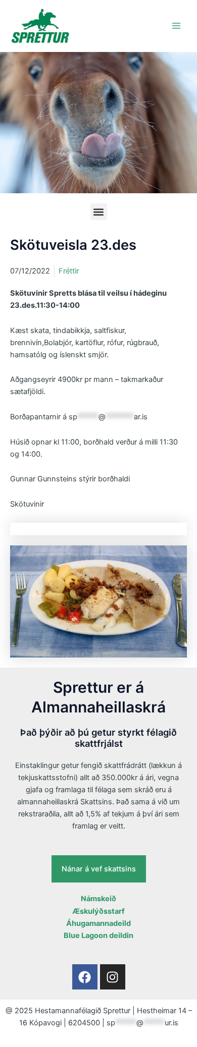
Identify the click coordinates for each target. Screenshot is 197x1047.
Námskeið (98, 898)
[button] (98, 211)
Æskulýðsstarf (98, 911)
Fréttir (69, 270)
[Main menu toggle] (176, 25)
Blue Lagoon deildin (98, 935)
